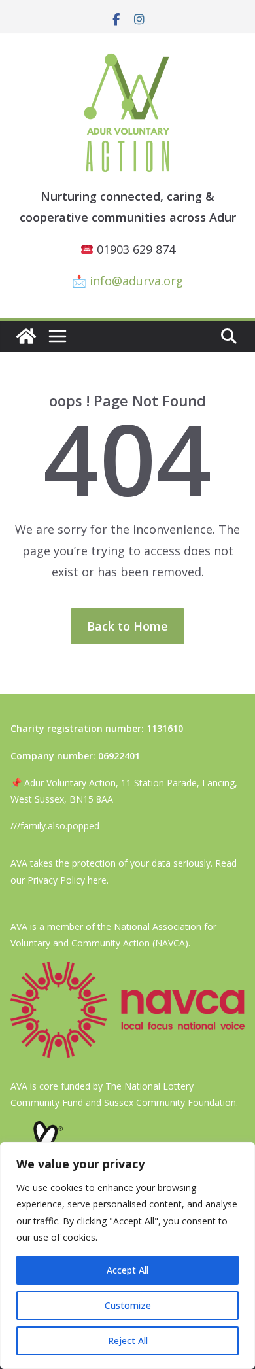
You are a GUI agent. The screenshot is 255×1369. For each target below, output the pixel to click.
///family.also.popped (54, 826)
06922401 (119, 756)
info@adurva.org (136, 280)
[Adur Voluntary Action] (26, 336)
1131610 (164, 728)
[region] (127, 1255)
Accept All (127, 1270)
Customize (128, 1305)
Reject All (128, 1340)
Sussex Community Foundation (170, 1102)
